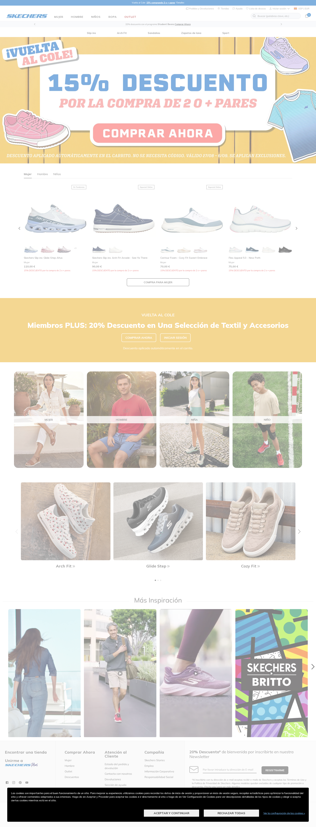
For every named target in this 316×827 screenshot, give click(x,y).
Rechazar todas (231, 813)
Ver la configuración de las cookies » (284, 813)
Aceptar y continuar (171, 813)
